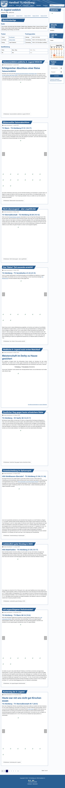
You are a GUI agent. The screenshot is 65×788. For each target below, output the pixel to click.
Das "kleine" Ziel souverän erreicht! (18, 267)
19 (56, 53)
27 (59, 55)
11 (54, 52)
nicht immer (31, 709)
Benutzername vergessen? (56, 80)
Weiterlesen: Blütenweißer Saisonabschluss (13, 200)
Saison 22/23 (44, 15)
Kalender (38, 5)
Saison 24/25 (27, 15)
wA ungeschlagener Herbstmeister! (18, 609)
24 (51, 55)
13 (59, 52)
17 (51, 53)
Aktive (17, 5)
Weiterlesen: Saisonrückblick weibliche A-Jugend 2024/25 (17, 114)
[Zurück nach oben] (63, 785)
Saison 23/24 (36, 15)
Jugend (25, 5)
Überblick (4, 15)
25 (54, 55)
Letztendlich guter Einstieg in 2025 (18, 544)
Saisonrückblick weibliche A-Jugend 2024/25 (22, 62)
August (57, 45)
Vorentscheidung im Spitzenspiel (17, 470)
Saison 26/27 (11, 15)
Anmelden (56, 75)
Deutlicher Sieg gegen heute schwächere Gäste (23, 412)
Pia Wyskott (12, 37)
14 (61, 52)
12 (56, 52)
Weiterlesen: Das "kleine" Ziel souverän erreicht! (14, 341)
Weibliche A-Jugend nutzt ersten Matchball (21, 349)
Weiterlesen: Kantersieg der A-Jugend (12, 762)
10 (51, 52)
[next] (44, 154)
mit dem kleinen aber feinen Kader (9, 75)
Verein (10, 5)
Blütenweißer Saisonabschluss (16, 122)
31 (51, 57)
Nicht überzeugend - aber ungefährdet (19, 209)
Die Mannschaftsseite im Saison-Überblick (37, 404)
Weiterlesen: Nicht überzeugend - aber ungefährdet (15, 259)
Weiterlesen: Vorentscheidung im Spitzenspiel (14, 535)
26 (56, 55)
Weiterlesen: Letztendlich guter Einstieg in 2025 (14, 601)
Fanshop (45, 5)
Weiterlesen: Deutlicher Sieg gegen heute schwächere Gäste (17, 462)
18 (54, 53)
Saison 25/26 (19, 15)
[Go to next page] (15, 771)
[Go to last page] (18, 771)
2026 (61, 45)
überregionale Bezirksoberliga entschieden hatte (26, 73)
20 (59, 53)
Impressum (29, 783)
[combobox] (57, 5)
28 (61, 55)
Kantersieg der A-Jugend (13, 692)
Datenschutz (35, 783)
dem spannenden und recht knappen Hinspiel (28, 481)
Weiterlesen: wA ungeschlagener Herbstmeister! (14, 683)
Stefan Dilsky (12, 40)
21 (61, 53)
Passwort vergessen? (55, 79)
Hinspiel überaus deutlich (14, 217)
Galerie (32, 5)
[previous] (4, 154)
